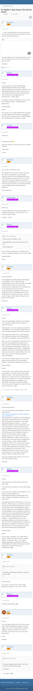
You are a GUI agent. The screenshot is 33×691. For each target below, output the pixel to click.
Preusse (5, 14)
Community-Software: (17, 688)
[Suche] (22, 2)
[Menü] (30, 2)
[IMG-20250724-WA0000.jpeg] (16, 46)
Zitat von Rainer (10, 566)
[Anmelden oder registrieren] (26, 2)
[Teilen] (30, 17)
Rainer (17, 389)
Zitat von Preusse (11, 236)
